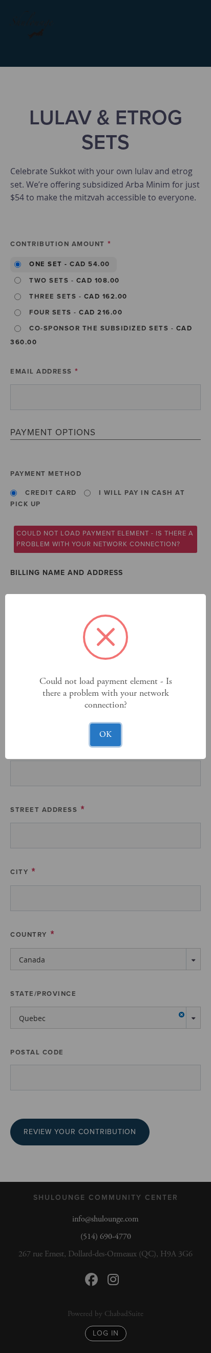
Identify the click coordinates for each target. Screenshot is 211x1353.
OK (105, 734)
